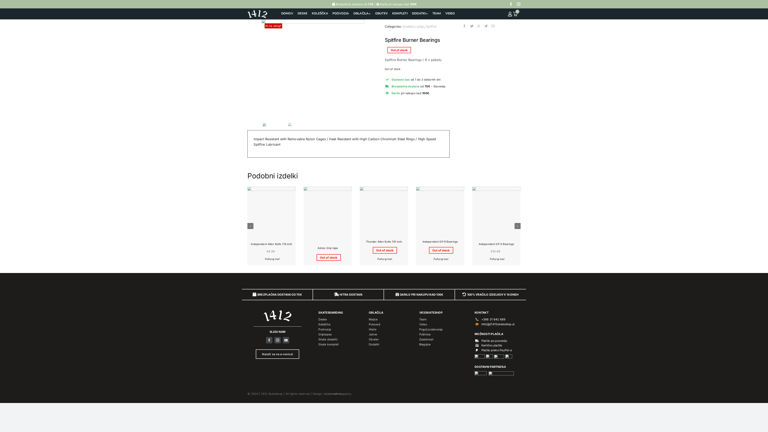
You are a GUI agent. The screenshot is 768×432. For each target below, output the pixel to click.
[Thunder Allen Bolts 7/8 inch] (384, 211)
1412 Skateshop (272, 393)
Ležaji (419, 26)
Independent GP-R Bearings (440, 241)
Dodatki (408, 26)
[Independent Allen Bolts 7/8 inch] (271, 211)
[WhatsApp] (478, 28)
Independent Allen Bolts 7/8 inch (271, 244)
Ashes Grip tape (328, 248)
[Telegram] (485, 28)
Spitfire (431, 26)
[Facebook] (464, 28)
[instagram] (518, 4)
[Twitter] (471, 28)
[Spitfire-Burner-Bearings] (313, 70)
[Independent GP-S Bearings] (496, 211)
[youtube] (286, 340)
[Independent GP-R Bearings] (440, 211)
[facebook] (511, 4)
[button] (250, 226)
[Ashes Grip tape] (328, 211)
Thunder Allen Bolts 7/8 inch (384, 241)
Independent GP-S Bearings (496, 244)
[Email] (493, 28)
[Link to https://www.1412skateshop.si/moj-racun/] (510, 14)
